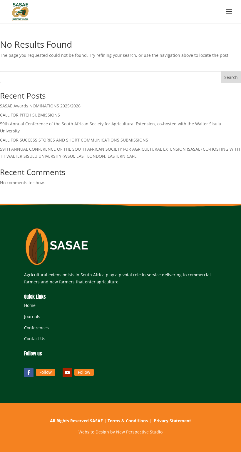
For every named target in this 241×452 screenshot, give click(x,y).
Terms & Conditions (128, 420)
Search (231, 77)
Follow (45, 372)
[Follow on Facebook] (29, 372)
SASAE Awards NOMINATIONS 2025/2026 (40, 106)
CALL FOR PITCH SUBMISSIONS (30, 115)
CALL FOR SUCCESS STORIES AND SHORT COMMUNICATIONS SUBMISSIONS (74, 140)
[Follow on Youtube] (67, 372)
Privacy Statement (172, 420)
